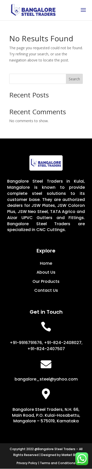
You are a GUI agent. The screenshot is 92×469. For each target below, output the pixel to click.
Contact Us (46, 290)
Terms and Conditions (57, 463)
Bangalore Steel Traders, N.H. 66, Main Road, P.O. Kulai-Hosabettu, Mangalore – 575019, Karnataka (46, 415)
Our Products (46, 281)
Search (74, 79)
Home (46, 263)
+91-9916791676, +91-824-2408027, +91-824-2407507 (46, 346)
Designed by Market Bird (60, 455)
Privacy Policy (27, 463)
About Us (46, 272)
